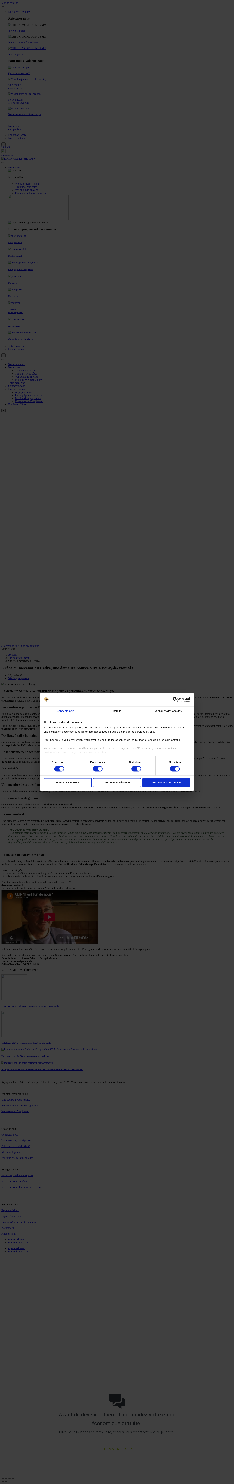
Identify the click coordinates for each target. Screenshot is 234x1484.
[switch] (98, 769)
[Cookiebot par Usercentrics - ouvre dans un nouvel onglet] (175, 699)
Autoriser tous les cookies (166, 782)
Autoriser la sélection (117, 782)
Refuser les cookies (67, 782)
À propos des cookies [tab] (168, 710)
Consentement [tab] (65, 710)
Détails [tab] (117, 710)
